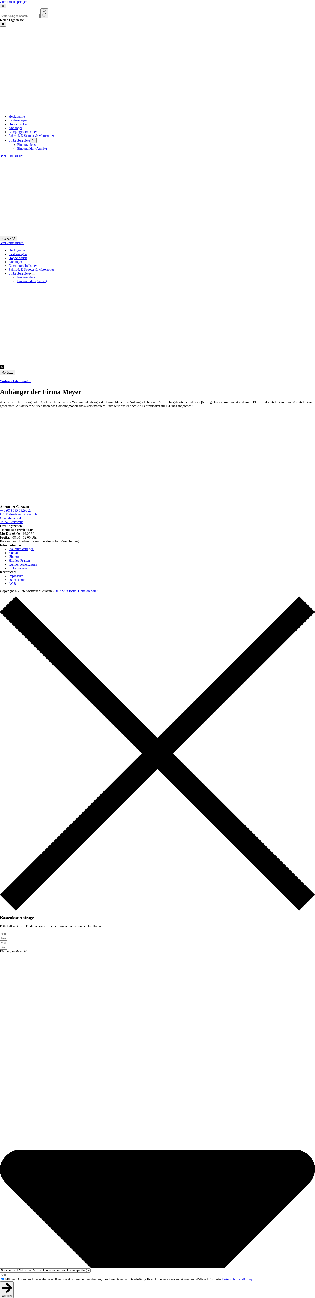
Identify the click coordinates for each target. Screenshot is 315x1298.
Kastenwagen (18, 254)
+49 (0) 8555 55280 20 (16, 510)
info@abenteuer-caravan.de (18, 514)
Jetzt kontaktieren (12, 243)
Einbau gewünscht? (13, 951)
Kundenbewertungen (23, 564)
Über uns (15, 556)
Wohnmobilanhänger (15, 381)
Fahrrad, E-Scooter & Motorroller (31, 269)
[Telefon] (2, 368)
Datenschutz (17, 580)
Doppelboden (18, 258)
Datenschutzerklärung (237, 1279)
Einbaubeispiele (19, 273)
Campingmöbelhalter (23, 265)
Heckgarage (17, 250)
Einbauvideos (26, 277)
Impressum (16, 576)
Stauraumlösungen (21, 549)
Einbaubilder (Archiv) (32, 281)
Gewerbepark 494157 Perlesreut (11, 520)
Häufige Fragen (19, 560)
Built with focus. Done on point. (76, 591)
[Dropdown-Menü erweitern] (33, 274)
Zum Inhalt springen (13, 2)
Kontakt (14, 553)
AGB (12, 583)
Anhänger (15, 262)
